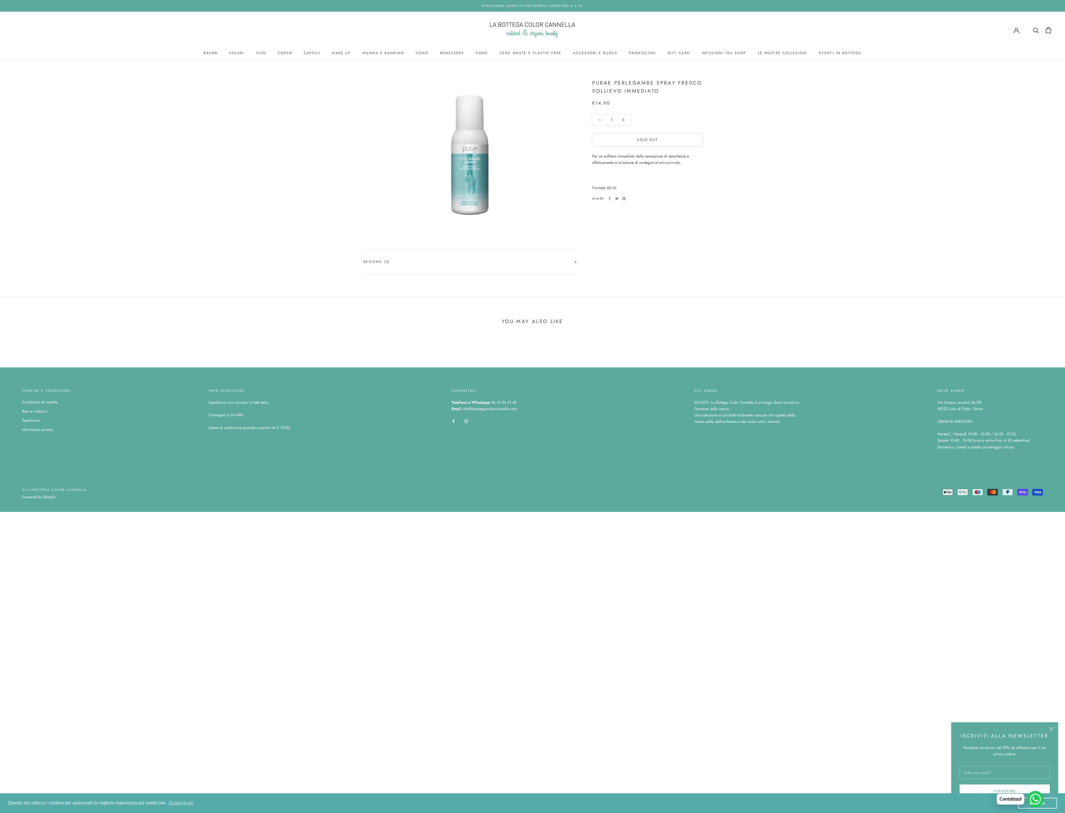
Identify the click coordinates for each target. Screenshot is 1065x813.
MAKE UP (341, 52)
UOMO (422, 52)
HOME (482, 52)
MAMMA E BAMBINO (383, 52)
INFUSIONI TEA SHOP (724, 52)
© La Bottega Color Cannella (54, 489)
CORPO (285, 52)
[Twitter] (616, 198)
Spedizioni (31, 420)
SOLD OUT (647, 139)
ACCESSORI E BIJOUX (595, 52)
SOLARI (236, 52)
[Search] (1036, 30)
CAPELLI (312, 52)
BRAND (211, 52)
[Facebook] (609, 198)
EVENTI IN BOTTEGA (840, 52)
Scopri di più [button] (181, 803)
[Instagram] (466, 421)
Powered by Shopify (38, 497)
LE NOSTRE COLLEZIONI (782, 52)
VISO (261, 52)
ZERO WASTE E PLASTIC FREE (531, 52)
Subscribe (1004, 791)
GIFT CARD (679, 52)
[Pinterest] (624, 198)
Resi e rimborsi (34, 411)
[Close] (1051, 728)
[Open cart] (1048, 30)
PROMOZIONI (642, 52)
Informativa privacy (37, 429)
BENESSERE (452, 52)
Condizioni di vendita (40, 402)
